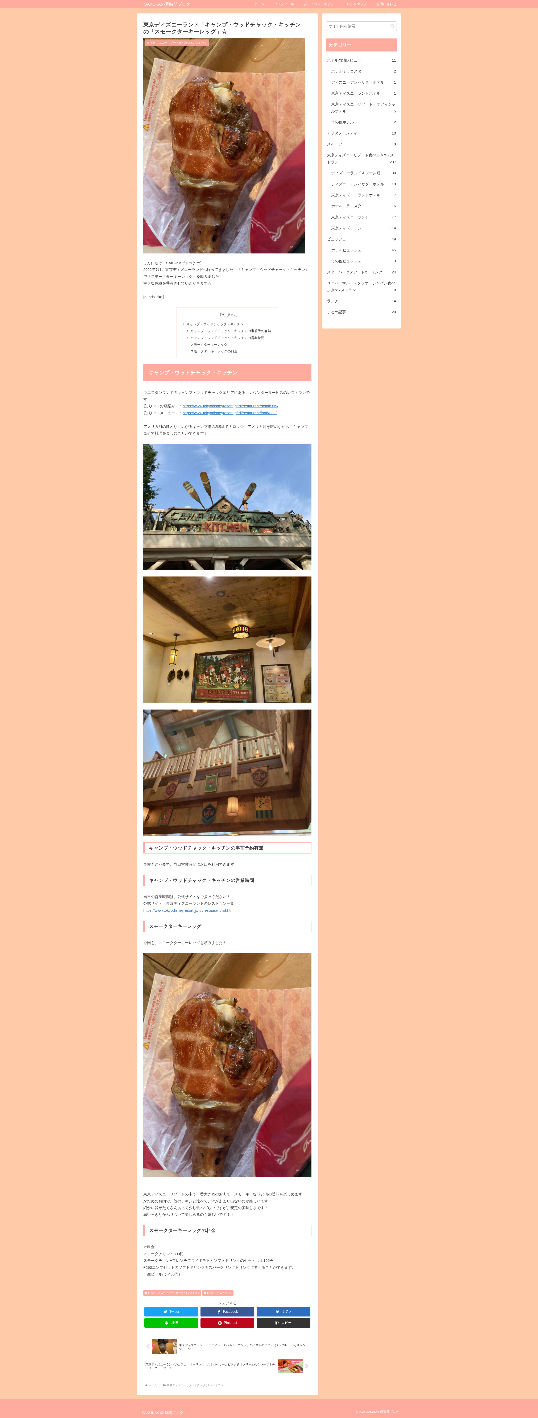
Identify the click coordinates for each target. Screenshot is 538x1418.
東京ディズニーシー (363, 228)
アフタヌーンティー (361, 133)
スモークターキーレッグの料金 (213, 351)
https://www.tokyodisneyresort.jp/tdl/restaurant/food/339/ (230, 413)
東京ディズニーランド (219, 1292)
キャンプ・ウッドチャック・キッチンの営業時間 (227, 338)
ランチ (361, 301)
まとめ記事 (361, 312)
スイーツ (361, 144)
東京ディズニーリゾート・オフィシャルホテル (363, 107)
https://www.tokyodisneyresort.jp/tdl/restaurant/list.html (188, 910)
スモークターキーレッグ (208, 344)
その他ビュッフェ (363, 261)
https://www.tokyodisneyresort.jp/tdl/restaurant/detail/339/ (230, 406)
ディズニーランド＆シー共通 (363, 173)
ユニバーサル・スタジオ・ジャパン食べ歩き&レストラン (361, 286)
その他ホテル (363, 122)
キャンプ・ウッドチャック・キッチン (215, 324)
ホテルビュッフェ (363, 250)
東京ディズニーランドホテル (363, 93)
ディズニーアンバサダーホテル (363, 82)
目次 (221, 315)
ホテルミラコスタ (363, 71)
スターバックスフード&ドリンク (361, 272)
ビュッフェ (361, 239)
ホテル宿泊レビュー (361, 60)
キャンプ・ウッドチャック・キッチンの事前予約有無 (230, 331)
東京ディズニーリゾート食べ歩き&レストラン (174, 1292)
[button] (283, 1323)
